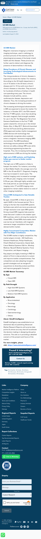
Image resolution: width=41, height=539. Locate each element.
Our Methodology (25, 398)
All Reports (5, 443)
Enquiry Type (17, 491)
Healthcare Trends (25, 420)
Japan (4, 424)
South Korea (5, 427)
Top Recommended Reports (10, 438)
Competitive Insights (8, 392)
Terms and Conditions (8, 400)
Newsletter (5, 395)
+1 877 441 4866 (9, 453)
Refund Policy (6, 403)
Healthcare (7, 21)
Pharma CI (23, 400)
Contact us (5, 398)
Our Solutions (24, 395)
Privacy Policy (6, 406)
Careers (22, 406)
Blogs (9, 17)
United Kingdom (7, 419)
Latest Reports (6, 441)
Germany (4, 421)
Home (4, 17)
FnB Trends (23, 417)
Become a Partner (25, 409)
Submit (6, 510)
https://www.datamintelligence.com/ (22, 345)
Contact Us (20, 359)
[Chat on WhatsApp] (11, 457)
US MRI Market (16, 17)
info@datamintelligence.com (14, 450)
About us (23, 392)
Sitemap (4, 409)
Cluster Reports (6, 435)
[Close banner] (39, 3)
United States (6, 416)
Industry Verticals (25, 403)
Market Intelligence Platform (10, 389)
